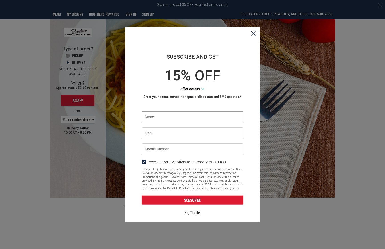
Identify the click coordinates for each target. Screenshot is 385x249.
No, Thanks (192, 212)
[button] (253, 34)
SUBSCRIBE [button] (192, 200)
